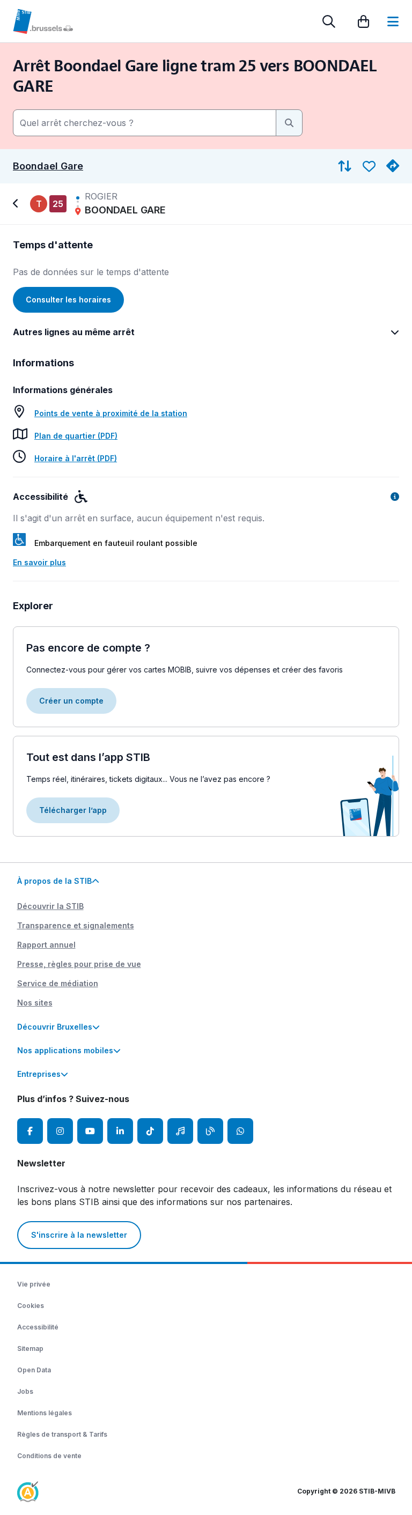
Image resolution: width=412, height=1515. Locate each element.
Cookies (30, 1306)
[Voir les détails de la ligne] (17, 203)
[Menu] (393, 21)
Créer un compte (71, 700)
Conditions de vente (49, 1456)
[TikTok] (150, 1131)
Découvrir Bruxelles (54, 1026)
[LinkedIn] (120, 1131)
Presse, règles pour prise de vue (79, 964)
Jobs (25, 1391)
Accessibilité (37, 1327)
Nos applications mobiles (65, 1050)
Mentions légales (44, 1413)
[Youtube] (90, 1131)
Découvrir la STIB (50, 906)
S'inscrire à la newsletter (79, 1234)
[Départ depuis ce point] (392, 166)
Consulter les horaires (68, 299)
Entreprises (39, 1073)
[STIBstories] (210, 1131)
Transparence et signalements (75, 925)
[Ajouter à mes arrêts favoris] (369, 166)
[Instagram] (60, 1131)
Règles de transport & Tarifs (62, 1434)
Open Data (34, 1370)
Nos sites (35, 1002)
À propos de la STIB (54, 880)
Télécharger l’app (73, 810)
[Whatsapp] (240, 1131)
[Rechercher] (329, 21)
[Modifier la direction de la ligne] (344, 166)
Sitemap (30, 1348)
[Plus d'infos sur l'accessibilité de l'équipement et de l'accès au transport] (395, 496)
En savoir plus (39, 562)
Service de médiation (57, 983)
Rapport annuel (46, 944)
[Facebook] (30, 1131)
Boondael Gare (48, 166)
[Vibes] (180, 1131)
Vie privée (33, 1284)
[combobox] (144, 122)
